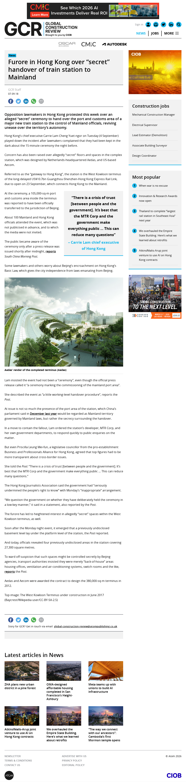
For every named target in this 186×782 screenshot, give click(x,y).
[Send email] (41, 101)
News (141, 33)
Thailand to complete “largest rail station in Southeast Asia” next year (157, 215)
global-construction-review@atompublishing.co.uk (85, 626)
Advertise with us (74, 756)
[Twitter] (163, 24)
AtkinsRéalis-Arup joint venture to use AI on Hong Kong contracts (155, 255)
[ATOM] (49, 775)
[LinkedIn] (171, 24)
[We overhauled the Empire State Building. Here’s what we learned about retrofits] (63, 716)
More (169, 33)
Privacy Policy (72, 760)
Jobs (155, 33)
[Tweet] (18, 101)
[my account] (148, 24)
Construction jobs (150, 106)
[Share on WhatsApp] (33, 101)
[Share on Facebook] (10, 101)
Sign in (139, 24)
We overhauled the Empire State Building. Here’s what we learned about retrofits (158, 235)
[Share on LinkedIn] (26, 101)
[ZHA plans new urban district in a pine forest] (22, 671)
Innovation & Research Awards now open (158, 198)
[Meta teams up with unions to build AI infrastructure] (105, 671)
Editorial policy (73, 765)
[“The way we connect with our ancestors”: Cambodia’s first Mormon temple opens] (105, 716)
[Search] (178, 24)
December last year (43, 414)
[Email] (156, 24)
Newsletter (13, 756)
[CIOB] (137, 775)
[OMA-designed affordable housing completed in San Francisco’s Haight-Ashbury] (63, 671)
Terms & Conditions (18, 760)
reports (51, 251)
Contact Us (12, 765)
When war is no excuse (153, 185)
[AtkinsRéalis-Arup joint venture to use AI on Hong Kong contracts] (22, 716)
